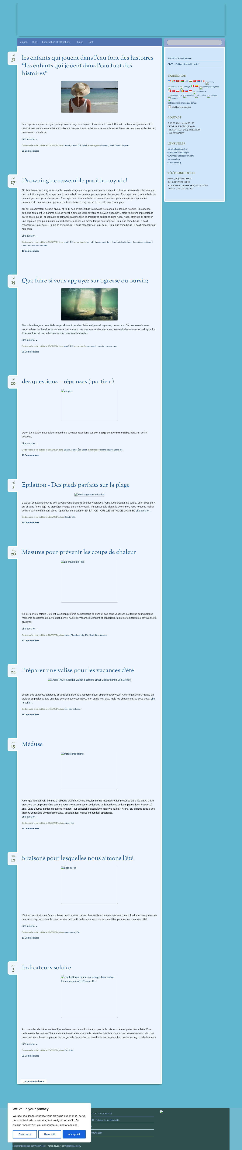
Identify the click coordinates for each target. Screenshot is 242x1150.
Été (79, 145)
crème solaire (106, 450)
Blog (34, 42)
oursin (94, 346)
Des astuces (101, 635)
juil (13, 56)
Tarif (90, 42)
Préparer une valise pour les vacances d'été (78, 670)
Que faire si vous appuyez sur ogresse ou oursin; (85, 280)
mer (88, 346)
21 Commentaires (30, 1056)
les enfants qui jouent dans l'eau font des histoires (109, 242)
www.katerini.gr (175, 162)
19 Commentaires (30, 714)
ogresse (108, 346)
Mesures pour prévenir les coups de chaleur (79, 552)
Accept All (74, 1134)
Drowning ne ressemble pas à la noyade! (74, 180)
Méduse (32, 744)
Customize (25, 1134)
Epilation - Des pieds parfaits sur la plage (76, 485)
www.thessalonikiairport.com (181, 156)
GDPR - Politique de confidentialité (183, 64)
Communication (95, 1133)
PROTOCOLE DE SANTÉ (180, 58)
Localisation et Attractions (56, 42)
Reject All (49, 1134)
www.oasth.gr (174, 159)
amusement (69, 932)
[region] (49, 1122)
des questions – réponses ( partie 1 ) (68, 381)
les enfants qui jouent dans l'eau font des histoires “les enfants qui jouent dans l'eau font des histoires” (87, 66)
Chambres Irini (77, 635)
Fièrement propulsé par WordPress (28, 1146)
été (121, 450)
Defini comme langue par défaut (182, 103)
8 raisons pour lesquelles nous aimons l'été (77, 858)
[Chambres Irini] (114, 19)
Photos (79, 42)
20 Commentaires (30, 151)
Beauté (67, 145)
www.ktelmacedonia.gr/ (178, 152)
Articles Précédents (33, 1081)
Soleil (84, 145)
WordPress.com (72, 1146)
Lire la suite (30, 139)
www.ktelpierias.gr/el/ (177, 149)
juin (13, 551)
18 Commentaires (30, 251)
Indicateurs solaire (46, 967)
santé (74, 145)
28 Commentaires (30, 522)
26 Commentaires (30, 352)
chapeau (104, 145)
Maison (23, 42)
